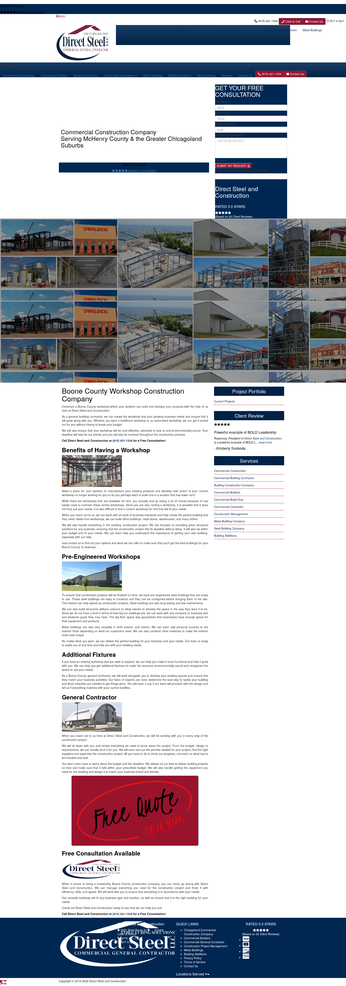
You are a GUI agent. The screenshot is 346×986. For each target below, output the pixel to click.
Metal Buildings (312, 30)
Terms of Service (194, 962)
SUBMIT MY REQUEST (232, 166)
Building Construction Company (234, 485)
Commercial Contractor (228, 507)
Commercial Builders (176, 30)
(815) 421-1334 (268, 21)
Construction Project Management (205, 946)
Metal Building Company (229, 521)
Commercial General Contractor (204, 942)
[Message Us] (5, 982)
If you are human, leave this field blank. (242, 170)
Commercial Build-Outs (228, 500)
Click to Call (292, 21)
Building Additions (136, 40)
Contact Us (315, 21)
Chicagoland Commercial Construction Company (200, 932)
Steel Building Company (229, 528)
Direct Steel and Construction (263, 438)
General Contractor (226, 30)
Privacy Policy (192, 958)
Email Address (225, 124)
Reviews (183, 40)
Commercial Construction (141, 30)
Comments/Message (229, 135)
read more (265, 442)
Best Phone (224, 113)
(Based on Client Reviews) (233, 217)
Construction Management (280, 30)
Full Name (222, 102)
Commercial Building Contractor (234, 478)
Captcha (220, 160)
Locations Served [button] (190, 973)
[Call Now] (1, 982)
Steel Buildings (163, 40)
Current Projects (224, 401)
